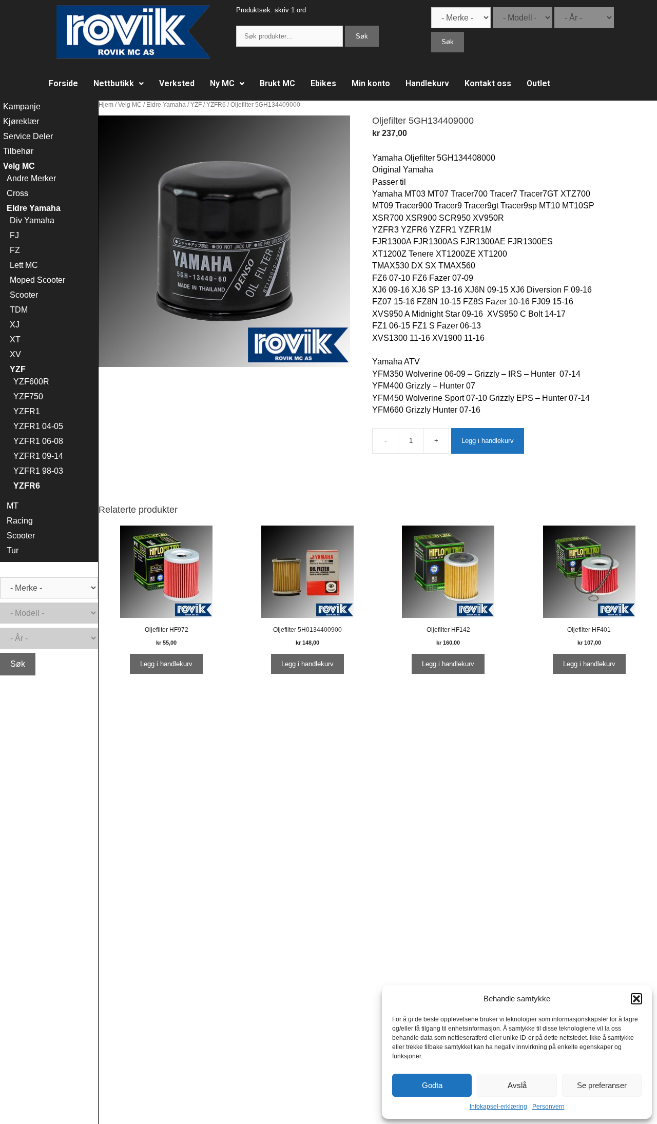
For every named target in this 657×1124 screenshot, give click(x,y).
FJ (14, 235)
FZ (15, 250)
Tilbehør (18, 151)
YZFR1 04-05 (38, 426)
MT (12, 505)
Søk (362, 36)
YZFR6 (216, 104)
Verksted (177, 83)
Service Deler (28, 136)
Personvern (548, 1106)
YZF (196, 104)
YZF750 (28, 396)
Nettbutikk (113, 83)
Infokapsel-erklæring (498, 1106)
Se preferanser (602, 1085)
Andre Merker (31, 178)
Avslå (517, 1085)
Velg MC (130, 104)
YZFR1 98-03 (38, 471)
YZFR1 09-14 (38, 456)
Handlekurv (427, 83)
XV (15, 354)
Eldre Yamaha (166, 104)
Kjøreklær (21, 121)
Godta (432, 1085)
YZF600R (31, 381)
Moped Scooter (37, 280)
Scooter (24, 294)
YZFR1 (26, 411)
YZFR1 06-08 (38, 441)
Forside (63, 83)
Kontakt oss (488, 83)
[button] (636, 999)
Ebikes (323, 83)
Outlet (538, 83)
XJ (15, 324)
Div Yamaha (32, 220)
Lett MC (24, 265)
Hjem (106, 104)
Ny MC (222, 83)
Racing (20, 520)
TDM (19, 309)
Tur (12, 550)
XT (15, 339)
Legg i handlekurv (487, 440)
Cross (17, 193)
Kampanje (22, 106)
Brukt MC (277, 83)
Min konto (371, 83)
